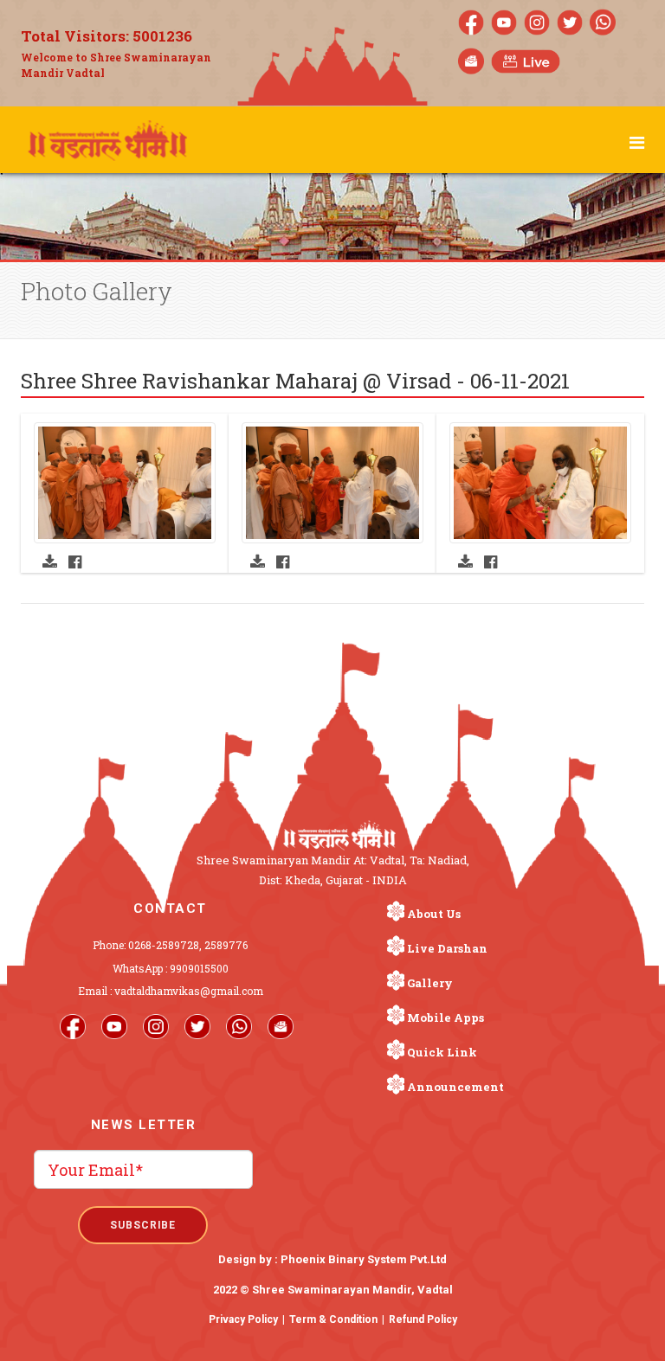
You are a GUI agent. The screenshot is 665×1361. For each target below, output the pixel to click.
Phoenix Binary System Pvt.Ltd (364, 1259)
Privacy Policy (243, 1319)
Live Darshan (447, 948)
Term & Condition (333, 1319)
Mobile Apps (445, 1017)
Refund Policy (423, 1319)
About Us (434, 913)
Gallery (430, 983)
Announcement (455, 1087)
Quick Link (442, 1052)
